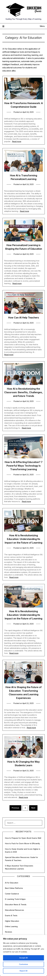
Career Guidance (12, 894)
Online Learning (11, 926)
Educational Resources (14, 910)
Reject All (23, 971)
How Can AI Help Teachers (23, 317)
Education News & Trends (15, 904)
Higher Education (12, 921)
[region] (23, 955)
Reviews (8, 932)
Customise (23, 964)
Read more (16, 141)
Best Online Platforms (14, 888)
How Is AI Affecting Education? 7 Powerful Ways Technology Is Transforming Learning (23, 466)
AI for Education (11, 883)
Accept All (23, 958)
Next (33, 808)
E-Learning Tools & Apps (15, 899)
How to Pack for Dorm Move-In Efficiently (22, 843)
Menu (42, 26)
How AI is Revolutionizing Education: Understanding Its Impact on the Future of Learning (23, 539)
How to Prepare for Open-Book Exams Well (23, 838)
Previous (15, 808)
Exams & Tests (11, 915)
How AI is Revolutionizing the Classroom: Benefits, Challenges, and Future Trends (23, 392)
